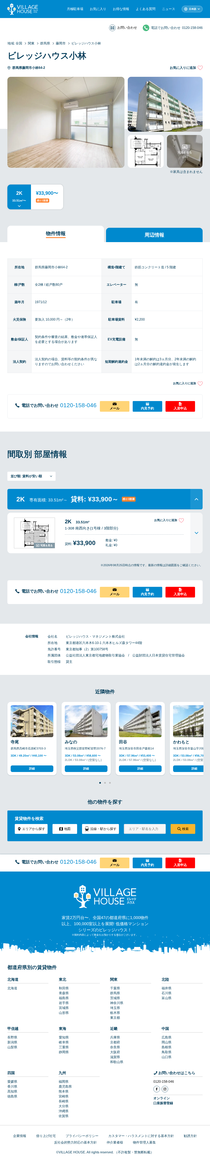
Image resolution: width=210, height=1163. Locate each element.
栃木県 (115, 1013)
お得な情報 (121, 9)
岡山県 (166, 1042)
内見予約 (147, 408)
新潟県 (12, 1042)
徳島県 (12, 1096)
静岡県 (64, 1052)
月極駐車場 (75, 9)
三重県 (64, 1047)
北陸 (165, 979)
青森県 (64, 993)
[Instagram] (165, 1089)
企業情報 (19, 1136)
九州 (62, 1073)
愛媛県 (12, 1081)
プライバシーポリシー (82, 1136)
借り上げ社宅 (46, 1136)
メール (115, 408)
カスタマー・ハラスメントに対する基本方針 (141, 1136)
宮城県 (64, 1008)
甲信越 (12, 1029)
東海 (62, 1029)
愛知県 (64, 1037)
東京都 (115, 1017)
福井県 (166, 988)
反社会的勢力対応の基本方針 (75, 1142)
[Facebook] (156, 1089)
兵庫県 (115, 1037)
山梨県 (12, 1047)
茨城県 (115, 998)
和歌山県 (116, 1062)
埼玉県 (115, 1008)
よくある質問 (145, 9)
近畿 (114, 1029)
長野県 (12, 1037)
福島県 (64, 998)
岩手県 (64, 1003)
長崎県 (63, 1101)
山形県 (64, 1013)
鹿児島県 (65, 1086)
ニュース (168, 9)
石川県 (166, 993)
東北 (62, 979)
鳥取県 (166, 1052)
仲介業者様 (115, 1142)
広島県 (166, 1037)
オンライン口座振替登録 (163, 1100)
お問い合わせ (127, 27)
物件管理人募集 (144, 1142)
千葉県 (115, 988)
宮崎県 (63, 1096)
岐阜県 (64, 1042)
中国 (165, 1029)
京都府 (115, 1042)
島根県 (166, 1047)
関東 (114, 979)
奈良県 (115, 1047)
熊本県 (63, 1091)
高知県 (12, 1091)
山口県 (166, 1057)
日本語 (192, 9)
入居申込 (180, 408)
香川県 (12, 1086)
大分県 (63, 1106)
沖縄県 (63, 1111)
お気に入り (98, 9)
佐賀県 (63, 1116)
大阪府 (115, 1052)
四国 (11, 1073)
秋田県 (64, 988)
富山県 (166, 998)
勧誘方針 (190, 1136)
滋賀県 (115, 1057)
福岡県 (63, 1081)
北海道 (12, 979)
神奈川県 (116, 1003)
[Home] (105, 896)
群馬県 (115, 993)
